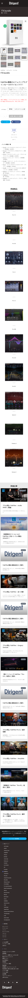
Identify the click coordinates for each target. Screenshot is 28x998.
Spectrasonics (6, 903)
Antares (5, 854)
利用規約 (4, 961)
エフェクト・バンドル (12, 70)
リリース (4, 936)
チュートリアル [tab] (14, 137)
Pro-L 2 (4, 154)
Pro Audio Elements (8, 886)
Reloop (5, 890)
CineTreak (6, 858)
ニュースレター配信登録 (14, 838)
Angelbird (6, 852)
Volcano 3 (5, 178)
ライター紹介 (5, 972)
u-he (5, 915)
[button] (25, 21)
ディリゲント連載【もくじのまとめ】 (10, 955)
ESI (4, 867)
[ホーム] (1, 12)
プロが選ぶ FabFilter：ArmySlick (13, 758)
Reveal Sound (6, 892)
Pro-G (4, 164)
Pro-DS (4, 168)
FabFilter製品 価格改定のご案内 (13, 565)
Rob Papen (6, 896)
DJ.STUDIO (6, 865)
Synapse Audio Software (9, 911)
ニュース (4, 935)
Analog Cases (6, 850)
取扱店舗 (4, 965)
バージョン (3, 109)
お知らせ (4, 945)
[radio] (10, 109)
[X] (4, 982)
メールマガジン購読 (6, 963)
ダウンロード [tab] (14, 134)
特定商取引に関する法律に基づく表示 (10, 968)
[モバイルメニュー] (2, 3)
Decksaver (6, 861)
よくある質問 (5, 942)
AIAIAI (5, 848)
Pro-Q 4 (4, 150)
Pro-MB (4, 161)
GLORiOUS (6, 873)
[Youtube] (17, 982)
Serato (5, 898)
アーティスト (5, 928)
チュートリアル (5, 931)
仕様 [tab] (14, 132)
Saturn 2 (5, 171)
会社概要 (4, 973)
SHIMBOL (6, 900)
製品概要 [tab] (14, 130)
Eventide (5, 869)
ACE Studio (6, 846)
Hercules (5, 875)
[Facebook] (9, 982)
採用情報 (4, 953)
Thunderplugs (6, 913)
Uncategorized (7, 919)
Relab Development (8, 888)
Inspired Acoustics (7, 877)
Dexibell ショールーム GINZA (8, 951)
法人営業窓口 (5, 960)
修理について (5, 958)
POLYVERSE (6, 884)
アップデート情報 (6, 943)
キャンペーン (5, 926)
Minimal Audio (7, 882)
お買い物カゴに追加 (16, 116)
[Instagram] (13, 982)
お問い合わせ (5, 977)
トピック (4, 933)
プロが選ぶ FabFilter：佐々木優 (13, 592)
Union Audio (6, 917)
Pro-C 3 (4, 157)
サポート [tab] (14, 139)
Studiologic (6, 907)
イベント (4, 929)
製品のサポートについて (7, 956)
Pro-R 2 (4, 147)
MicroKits (6, 879)
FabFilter (5, 12)
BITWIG (5, 856)
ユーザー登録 (5, 970)
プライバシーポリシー (7, 975)
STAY (5, 905)
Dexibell (5, 863)
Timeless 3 (5, 174)
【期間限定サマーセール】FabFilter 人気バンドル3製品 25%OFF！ (12, 536)
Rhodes (5, 894)
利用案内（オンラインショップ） (9, 967)
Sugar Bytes (6, 909)
